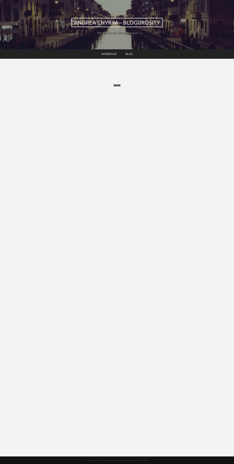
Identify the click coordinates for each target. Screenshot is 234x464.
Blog (129, 53)
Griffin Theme (141, 460)
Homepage (109, 53)
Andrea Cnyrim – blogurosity (117, 22)
